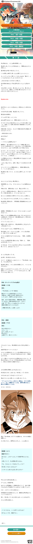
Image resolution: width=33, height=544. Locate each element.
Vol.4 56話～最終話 (16, 46)
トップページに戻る (16, 25)
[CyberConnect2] (10, 1)
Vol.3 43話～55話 (16, 42)
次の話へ (16, 529)
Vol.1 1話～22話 (16, 34)
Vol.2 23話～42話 (16, 38)
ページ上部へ (16, 533)
